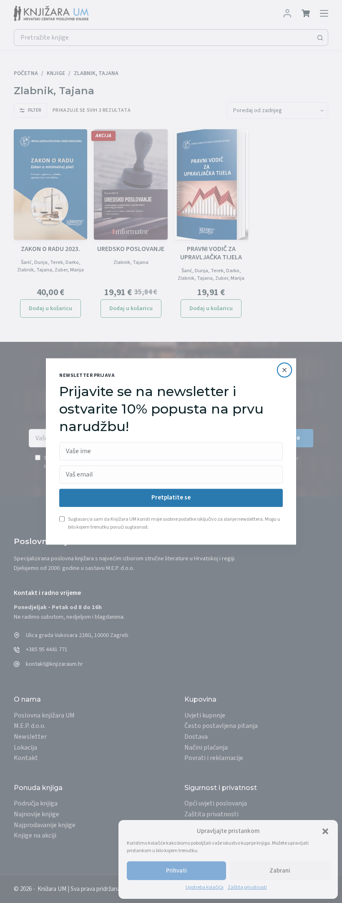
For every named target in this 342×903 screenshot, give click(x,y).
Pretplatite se (171, 498)
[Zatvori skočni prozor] (284, 370)
